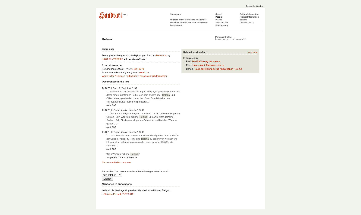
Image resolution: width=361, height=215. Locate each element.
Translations (176, 25)
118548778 (138, 69)
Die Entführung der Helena (206, 61)
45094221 (144, 72)
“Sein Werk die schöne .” (123, 154)
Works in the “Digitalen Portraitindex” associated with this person (135, 76)
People (218, 17)
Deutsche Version (254, 6)
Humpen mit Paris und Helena (208, 65)
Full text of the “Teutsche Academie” (188, 20)
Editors (243, 20)
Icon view (252, 52)
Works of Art (221, 22)
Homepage (175, 14)
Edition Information (249, 14)
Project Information (249, 17)
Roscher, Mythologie (112, 59)
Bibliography (221, 25)
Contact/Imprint (247, 22)
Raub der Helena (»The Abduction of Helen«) (218, 69)
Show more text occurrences (116, 162)
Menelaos (161, 55)
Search (218, 14)
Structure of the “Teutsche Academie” (189, 22)
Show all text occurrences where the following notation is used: (135, 171)
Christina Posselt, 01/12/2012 (118, 194)
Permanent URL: (230, 38)
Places (218, 20)
